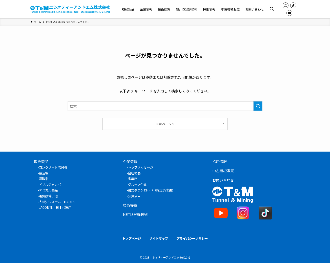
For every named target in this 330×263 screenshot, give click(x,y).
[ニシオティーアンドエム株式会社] (70, 9)
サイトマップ (158, 238)
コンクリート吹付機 (53, 167)
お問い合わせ (223, 180)
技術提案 (130, 205)
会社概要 (134, 173)
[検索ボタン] (272, 9)
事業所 (132, 178)
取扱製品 (41, 161)
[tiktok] (293, 5)
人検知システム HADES (57, 201)
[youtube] (289, 13)
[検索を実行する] (257, 106)
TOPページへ (165, 124)
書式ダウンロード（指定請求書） (151, 190)
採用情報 (219, 161)
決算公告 (134, 195)
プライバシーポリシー (192, 238)
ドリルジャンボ (50, 184)
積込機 (43, 173)
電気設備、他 (48, 195)
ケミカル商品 (48, 190)
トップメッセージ (140, 167)
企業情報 (130, 161)
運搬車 (43, 178)
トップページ (131, 238)
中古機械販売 (223, 170)
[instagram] (285, 5)
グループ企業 (137, 184)
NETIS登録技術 (135, 214)
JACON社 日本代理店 (55, 207)
